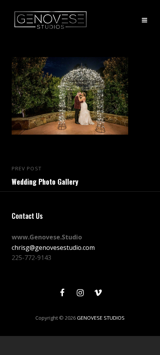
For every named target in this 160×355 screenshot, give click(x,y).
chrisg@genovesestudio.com (53, 247)
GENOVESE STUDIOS (101, 317)
